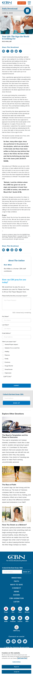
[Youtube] (8, 641)
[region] (16, 661)
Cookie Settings (16, 662)
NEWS (16, 591)
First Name (5, 316)
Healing (7, 351)
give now (21, 3)
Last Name (5, 325)
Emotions (7, 362)
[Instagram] (19, 641)
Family (6, 359)
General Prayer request (11, 344)
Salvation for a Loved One (12, 348)
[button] (28, 3)
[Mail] (16, 51)
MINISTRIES (16, 578)
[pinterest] (12, 51)
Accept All (16, 672)
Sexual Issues (8, 369)
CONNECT (16, 588)
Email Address (6, 333)
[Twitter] (7, 51)
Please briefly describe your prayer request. (14, 296)
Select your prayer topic (9, 341)
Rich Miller (7, 41)
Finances (7, 355)
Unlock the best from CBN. (13, 394)
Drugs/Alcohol (9, 366)
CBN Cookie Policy (22, 658)
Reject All (16, 667)
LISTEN (16, 601)
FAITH (16, 581)
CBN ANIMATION (16, 598)
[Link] (20, 51)
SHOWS (16, 595)
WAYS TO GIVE (16, 584)
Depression (8, 373)
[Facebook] (3, 51)
